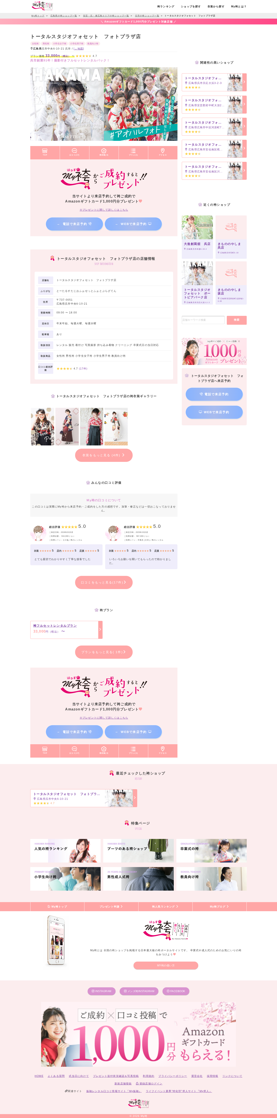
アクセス (163, 155)
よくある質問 (56, 1076)
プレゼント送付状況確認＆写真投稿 (116, 1076)
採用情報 (212, 1076)
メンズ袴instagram (140, 991)
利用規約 (148, 1076)
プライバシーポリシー (172, 1076)
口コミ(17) (74, 155)
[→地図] (79, 48)
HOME (39, 1076)
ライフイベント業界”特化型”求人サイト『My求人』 (179, 1091)
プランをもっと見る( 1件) (102, 652)
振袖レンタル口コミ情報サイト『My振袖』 (114, 1091)
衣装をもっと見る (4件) (102, 455)
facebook (177, 991)
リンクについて (232, 1076)
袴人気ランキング (164, 906)
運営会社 (197, 1076)
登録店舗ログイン (151, 1083)
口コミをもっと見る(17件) (102, 582)
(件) (83, 368)
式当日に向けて (79, 1076)
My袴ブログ (218, 906)
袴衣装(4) (104, 155)
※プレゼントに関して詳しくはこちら (104, 209)
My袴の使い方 (166, 965)
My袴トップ (58, 906)
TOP (45, 155)
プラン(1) (133, 155)
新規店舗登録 (123, 1083)
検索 (237, 319)
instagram (103, 991)
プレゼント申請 (110, 906)
